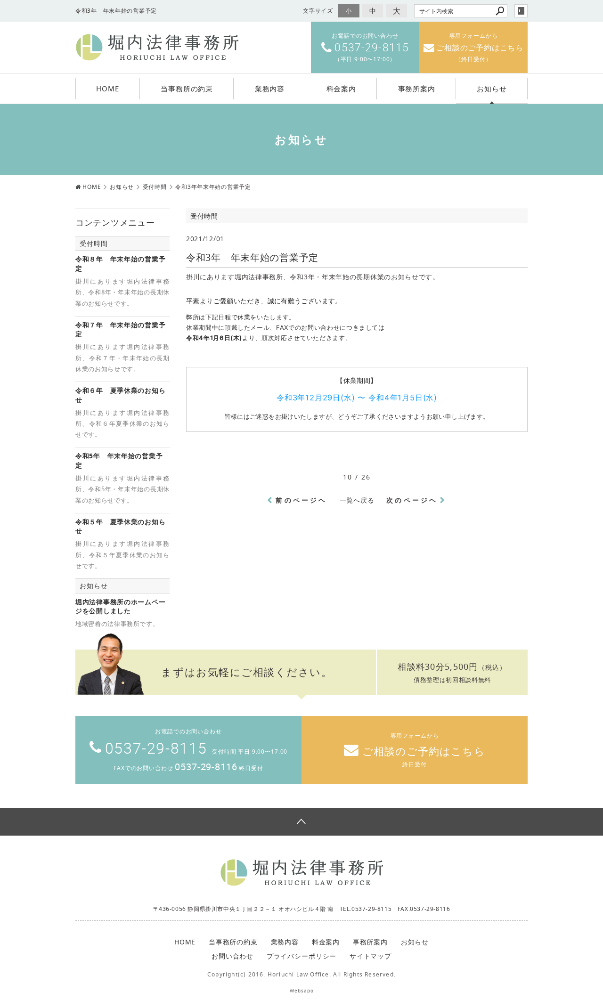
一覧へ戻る (357, 500)
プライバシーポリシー (301, 955)
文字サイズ (318, 11)
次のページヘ (412, 500)
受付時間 (93, 243)
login (521, 10)
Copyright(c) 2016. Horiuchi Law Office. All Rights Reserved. (301, 974)
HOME (107, 88)
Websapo (302, 991)
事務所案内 (416, 88)
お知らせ (491, 88)
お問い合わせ (232, 955)
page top (301, 822)
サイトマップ (370, 955)
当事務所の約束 (187, 88)
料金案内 (341, 88)
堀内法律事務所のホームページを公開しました (120, 606)
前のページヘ (301, 500)
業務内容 (270, 88)
